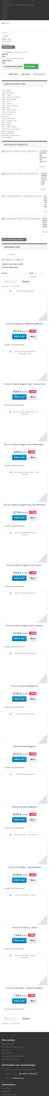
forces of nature (7, 114)
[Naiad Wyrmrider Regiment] (24, 788)
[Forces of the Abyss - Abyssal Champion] (24, 969)
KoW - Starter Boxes (9, 110)
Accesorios (6, 116)
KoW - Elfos (6, 108)
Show (31, 273)
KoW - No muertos (8, 93)
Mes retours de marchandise (12, 1047)
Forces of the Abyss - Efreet (24, 928)
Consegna (5, 1091)
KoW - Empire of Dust (9, 120)
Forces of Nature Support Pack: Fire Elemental (24, 505)
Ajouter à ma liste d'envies (14, 345)
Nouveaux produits (16, 144)
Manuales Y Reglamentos (11, 135)
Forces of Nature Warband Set (24, 686)
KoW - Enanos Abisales (10, 105)
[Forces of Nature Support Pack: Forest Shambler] (24, 546)
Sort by (4, 273)
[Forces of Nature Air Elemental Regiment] (24, 305)
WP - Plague (6, 125)
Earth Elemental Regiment (24, 746)
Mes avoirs (6, 1050)
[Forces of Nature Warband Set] (24, 667)
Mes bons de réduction (10, 1059)
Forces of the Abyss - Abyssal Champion (24, 988)
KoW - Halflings (7, 137)
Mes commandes (8, 1044)
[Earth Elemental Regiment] (24, 727)
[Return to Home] (4, 74)
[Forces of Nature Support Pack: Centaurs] (24, 607)
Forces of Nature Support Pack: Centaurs (24, 626)
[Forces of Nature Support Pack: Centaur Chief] (24, 365)
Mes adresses (7, 1053)
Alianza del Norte (8, 133)
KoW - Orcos (6, 101)
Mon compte (8, 1040)
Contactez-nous (7, 3)
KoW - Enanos (7, 103)
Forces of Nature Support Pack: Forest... (24, 565)
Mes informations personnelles (13, 1056)
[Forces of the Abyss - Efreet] (24, 909)
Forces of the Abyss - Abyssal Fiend (24, 867)
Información (12, 247)
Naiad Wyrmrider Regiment (24, 807)
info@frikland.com (18, 1078)
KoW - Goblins (7, 123)
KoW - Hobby (6, 91)
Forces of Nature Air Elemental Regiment (24, 324)
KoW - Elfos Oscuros (9, 99)
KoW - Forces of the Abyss (11, 129)
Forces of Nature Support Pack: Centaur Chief (24, 384)
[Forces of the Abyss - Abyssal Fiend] (24, 848)
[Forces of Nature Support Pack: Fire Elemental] (24, 486)
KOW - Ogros (6, 95)
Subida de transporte (9, 1094)
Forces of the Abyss (9, 112)
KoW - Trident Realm (9, 127)
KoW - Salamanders (9, 118)
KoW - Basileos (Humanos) (11, 97)
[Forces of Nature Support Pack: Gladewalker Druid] (24, 425)
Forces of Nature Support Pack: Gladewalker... (24, 444)
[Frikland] (24, 26)
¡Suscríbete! (10, 254)
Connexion (5, 1)
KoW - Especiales (8, 131)
